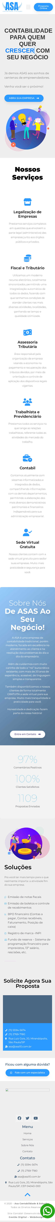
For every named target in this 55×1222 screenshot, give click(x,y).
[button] (28, 7)
